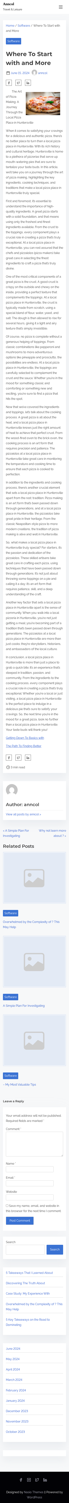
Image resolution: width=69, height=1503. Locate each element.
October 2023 (15, 1432)
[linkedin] (45, 1481)
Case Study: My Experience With (28, 1293)
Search (10, 1242)
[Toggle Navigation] (60, 7)
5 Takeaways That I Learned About (29, 1273)
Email (10, 1177)
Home (10, 25)
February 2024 (16, 1390)
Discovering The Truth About (25, 1283)
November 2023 (17, 1421)
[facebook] (9, 83)
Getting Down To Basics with (25, 738)
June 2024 (13, 1348)
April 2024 (13, 1369)
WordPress (34, 1497)
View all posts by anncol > (23, 814)
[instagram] (29, 1481)
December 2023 (17, 1411)
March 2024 (14, 1380)
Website (11, 1192)
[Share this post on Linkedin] (28, 83)
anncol (42, 73)
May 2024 (13, 1359)
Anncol (8, 4)
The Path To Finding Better (23, 746)
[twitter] (18, 83)
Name (11, 1163)
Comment (13, 1129)
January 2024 (15, 1400)
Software (24, 25)
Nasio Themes (34, 1492)
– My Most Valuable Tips (19, 1084)
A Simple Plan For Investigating (24, 1005)
